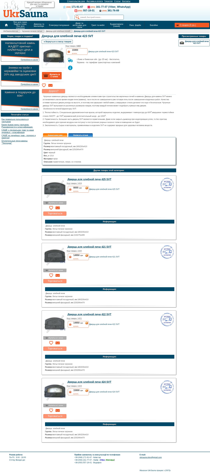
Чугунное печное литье (32, 31)
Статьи (117, 1)
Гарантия (108, 1)
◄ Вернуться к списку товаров (57, 42)
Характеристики (55, 135)
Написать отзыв (80, 135)
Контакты (126, 1)
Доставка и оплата (95, 1)
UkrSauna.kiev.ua (10, 31)
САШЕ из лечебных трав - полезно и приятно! (19, 136)
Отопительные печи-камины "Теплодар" (15, 142)
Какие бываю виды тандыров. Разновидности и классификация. (17, 126)
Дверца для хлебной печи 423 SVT (89, 31)
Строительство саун (76, 1)
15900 (75, 51)
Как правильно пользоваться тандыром (15, 120)
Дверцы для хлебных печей (58, 31)
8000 (77, 189)
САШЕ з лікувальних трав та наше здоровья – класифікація (18, 131)
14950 (78, 257)
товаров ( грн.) (188, 25)
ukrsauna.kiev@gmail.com (151, 457)
